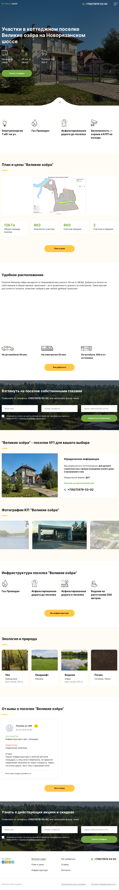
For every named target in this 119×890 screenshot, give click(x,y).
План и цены (59, 248)
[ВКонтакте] (3, 862)
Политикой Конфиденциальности (32, 418)
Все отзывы (59, 788)
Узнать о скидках (17, 73)
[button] (83, 535)
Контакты (65, 870)
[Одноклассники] (6, 862)
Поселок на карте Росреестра (79, 483)
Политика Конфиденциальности (103, 884)
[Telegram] (13, 862)
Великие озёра (38, 859)
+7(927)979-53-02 (96, 4)
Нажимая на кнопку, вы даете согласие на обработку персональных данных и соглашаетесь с (38, 417)
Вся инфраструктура (59, 613)
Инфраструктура (39, 870)
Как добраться (59, 367)
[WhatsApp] (9, 862)
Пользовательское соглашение (73, 884)
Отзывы (65, 864)
